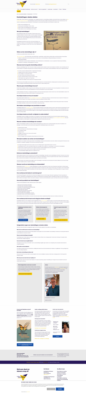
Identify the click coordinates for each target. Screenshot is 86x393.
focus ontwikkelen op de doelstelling (35, 97)
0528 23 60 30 (37, 4)
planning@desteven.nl (52, 4)
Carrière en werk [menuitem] (34, 9)
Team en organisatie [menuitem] (42, 9)
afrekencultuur (27, 166)
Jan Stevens (57, 267)
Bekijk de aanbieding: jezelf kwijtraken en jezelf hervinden (25, 344)
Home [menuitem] (18, 9)
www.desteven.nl (63, 268)
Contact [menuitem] (18, 11)
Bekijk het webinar (41, 218)
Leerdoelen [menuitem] (55, 9)
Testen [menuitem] (60, 9)
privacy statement (28, 391)
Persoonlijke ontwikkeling (62, 378)
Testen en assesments (61, 372)
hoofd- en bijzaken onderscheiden (59, 117)
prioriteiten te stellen (29, 107)
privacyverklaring (61, 354)
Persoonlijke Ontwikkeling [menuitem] (25, 9)
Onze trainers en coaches (62, 371)
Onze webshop (60, 375)
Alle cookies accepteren (60, 389)
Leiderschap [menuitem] (50, 9)
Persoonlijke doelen (21, 56)
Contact (57, 336)
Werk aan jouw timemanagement (25, 273)
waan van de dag (44, 200)
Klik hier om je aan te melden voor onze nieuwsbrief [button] (43, 354)
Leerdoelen (59, 376)
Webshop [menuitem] (64, 9)
